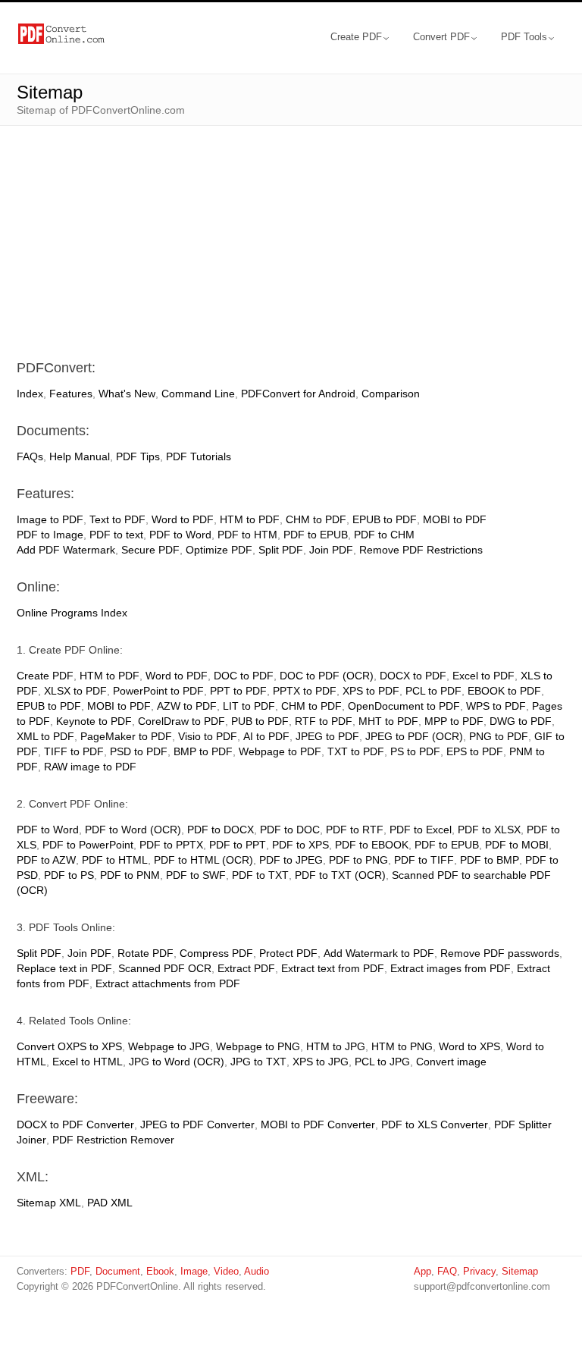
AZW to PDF (187, 706)
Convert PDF (441, 36)
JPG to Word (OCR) (176, 1061)
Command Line (198, 393)
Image (194, 1271)
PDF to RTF (354, 829)
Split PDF (280, 550)
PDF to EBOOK (371, 845)
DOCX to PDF (413, 676)
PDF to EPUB (315, 535)
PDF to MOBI (517, 845)
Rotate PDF (145, 953)
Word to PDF (183, 519)
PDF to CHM (384, 535)
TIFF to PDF (74, 751)
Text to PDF (117, 519)
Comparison (390, 393)
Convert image (451, 1061)
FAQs (30, 456)
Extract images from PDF (450, 968)
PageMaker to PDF (126, 736)
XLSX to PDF (75, 691)
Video (226, 1271)
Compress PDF (216, 953)
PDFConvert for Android (298, 393)
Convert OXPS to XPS (69, 1046)
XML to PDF (45, 736)
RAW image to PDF (90, 767)
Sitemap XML (49, 1203)
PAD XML (110, 1203)
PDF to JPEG (291, 860)
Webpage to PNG (258, 1046)
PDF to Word (180, 535)
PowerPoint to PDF (158, 691)
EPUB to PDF (384, 519)
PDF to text (116, 535)
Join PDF (331, 550)
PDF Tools (524, 36)
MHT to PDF (388, 721)
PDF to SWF (196, 875)
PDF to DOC (290, 829)
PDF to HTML (115, 860)
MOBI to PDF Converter (318, 1124)
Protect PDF (288, 953)
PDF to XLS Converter (434, 1124)
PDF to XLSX (489, 829)
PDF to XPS (300, 845)
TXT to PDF (355, 751)
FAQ (447, 1271)
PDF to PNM (130, 875)
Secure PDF (150, 550)
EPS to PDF (474, 751)
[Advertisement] (291, 232)
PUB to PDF (260, 721)
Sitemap (520, 1271)
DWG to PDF (521, 721)
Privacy (479, 1271)
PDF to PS (69, 875)
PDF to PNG (358, 860)
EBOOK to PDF (504, 691)
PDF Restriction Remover (113, 1140)
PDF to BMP (489, 860)
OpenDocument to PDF (404, 706)
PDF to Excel (421, 829)
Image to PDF (50, 519)
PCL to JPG (382, 1061)
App (422, 1271)
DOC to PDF (244, 676)
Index (30, 393)
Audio (256, 1271)
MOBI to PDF (455, 519)
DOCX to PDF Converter (75, 1124)
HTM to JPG (335, 1046)
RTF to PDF (323, 721)
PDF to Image (50, 535)
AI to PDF (266, 736)
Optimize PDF (219, 550)
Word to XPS (469, 1046)
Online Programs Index (72, 613)
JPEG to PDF (327, 736)
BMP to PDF (203, 751)
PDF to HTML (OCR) (203, 860)
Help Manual (79, 456)
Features (70, 393)
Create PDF (356, 36)
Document (117, 1271)
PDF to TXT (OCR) (340, 875)
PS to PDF (415, 751)
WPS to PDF (496, 706)
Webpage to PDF (280, 751)
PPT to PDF (238, 691)
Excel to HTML (87, 1061)
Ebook (160, 1271)
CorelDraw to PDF (181, 721)
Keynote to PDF (94, 721)
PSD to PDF (138, 751)
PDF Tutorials (198, 456)
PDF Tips (138, 456)
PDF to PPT (237, 845)
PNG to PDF (498, 736)
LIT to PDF (249, 706)
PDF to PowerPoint (87, 845)
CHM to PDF (316, 519)
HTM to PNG (402, 1046)
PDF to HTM (247, 535)
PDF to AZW (46, 860)
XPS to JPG (321, 1061)
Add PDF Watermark (66, 550)
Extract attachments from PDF (167, 983)
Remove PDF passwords (499, 953)
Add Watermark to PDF (379, 953)
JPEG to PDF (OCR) (414, 736)
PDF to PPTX (171, 845)
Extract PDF (246, 968)
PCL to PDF (433, 691)
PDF (79, 1271)
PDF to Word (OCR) (133, 829)
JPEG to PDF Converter (197, 1124)
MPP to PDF (453, 721)
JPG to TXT (258, 1061)
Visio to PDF (207, 736)
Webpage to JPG (169, 1046)
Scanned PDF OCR (164, 968)
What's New (127, 393)
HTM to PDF (250, 519)
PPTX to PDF (304, 691)
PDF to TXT (260, 875)
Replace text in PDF (64, 968)
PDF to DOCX (220, 829)
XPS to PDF (371, 691)
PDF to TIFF (424, 860)
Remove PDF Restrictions (421, 550)
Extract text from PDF (332, 968)
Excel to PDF (483, 676)
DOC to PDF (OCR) (327, 676)
